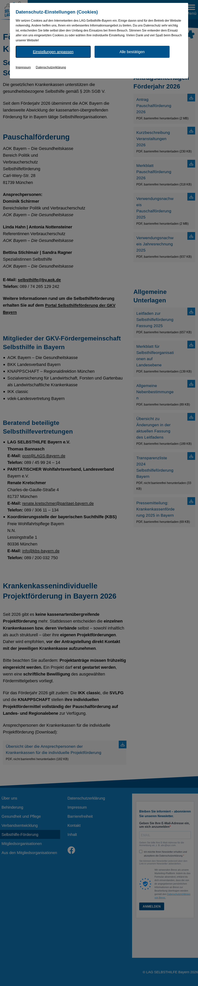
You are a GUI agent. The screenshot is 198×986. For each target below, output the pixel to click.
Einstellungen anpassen (53, 52)
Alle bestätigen (132, 52)
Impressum (23, 67)
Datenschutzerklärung (51, 67)
